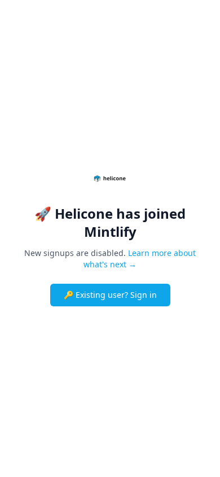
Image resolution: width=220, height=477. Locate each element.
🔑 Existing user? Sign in (110, 294)
